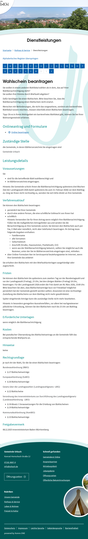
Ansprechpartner (50, 461)
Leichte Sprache (37, 528)
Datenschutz (9, 528)
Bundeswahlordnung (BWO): (16, 367)
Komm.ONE (20, 533)
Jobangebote (48, 471)
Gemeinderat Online (51, 457)
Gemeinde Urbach (11, 151)
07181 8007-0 (10, 462)
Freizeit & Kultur (11, 511)
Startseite (7, 50)
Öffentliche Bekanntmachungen (56, 480)
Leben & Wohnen (11, 506)
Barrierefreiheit (71, 528)
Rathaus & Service (22, 50)
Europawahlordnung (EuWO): (16, 377)
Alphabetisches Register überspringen (20, 58)
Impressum (23, 528)
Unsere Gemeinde (11, 497)
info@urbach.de (11, 466)
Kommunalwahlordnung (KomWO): (19, 412)
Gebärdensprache (54, 528)
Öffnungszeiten (14, 476)
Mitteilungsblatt (50, 466)
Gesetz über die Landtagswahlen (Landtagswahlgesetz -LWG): (31, 386)
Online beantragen (20, 132)
